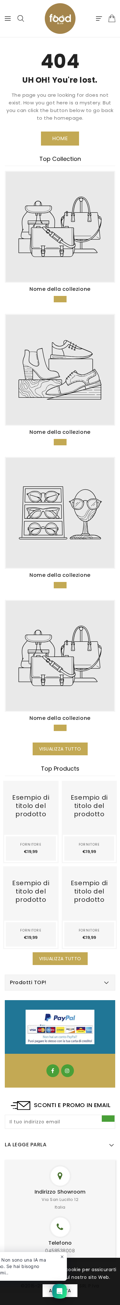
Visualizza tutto (60, 749)
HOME (60, 138)
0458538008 (60, 1251)
